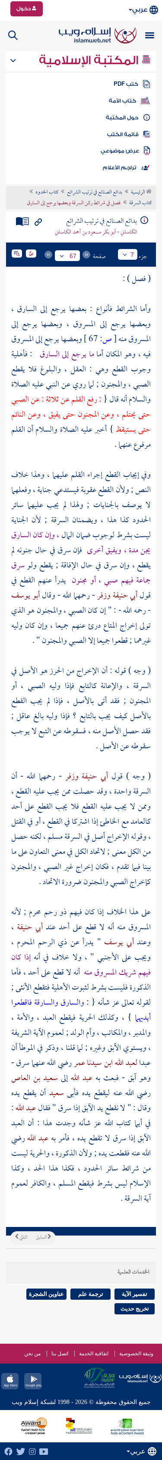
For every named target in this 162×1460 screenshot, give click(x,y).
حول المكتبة (122, 118)
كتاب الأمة (122, 101)
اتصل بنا (59, 1354)
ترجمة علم (90, 1294)
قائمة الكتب (123, 134)
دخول (24, 9)
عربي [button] (139, 9)
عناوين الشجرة (46, 1294)
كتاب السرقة (140, 203)
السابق (42, 1238)
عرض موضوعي (120, 151)
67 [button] (73, 255)
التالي (23, 1238)
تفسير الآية (134, 1294)
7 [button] (132, 254)
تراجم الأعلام (119, 168)
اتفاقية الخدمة (93, 1354)
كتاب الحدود (46, 192)
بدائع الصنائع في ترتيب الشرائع (94, 192)
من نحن (32, 1354)
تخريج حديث (135, 1308)
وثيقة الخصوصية (136, 1354)
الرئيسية (138, 192)
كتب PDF (126, 84)
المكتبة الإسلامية (90, 60)
